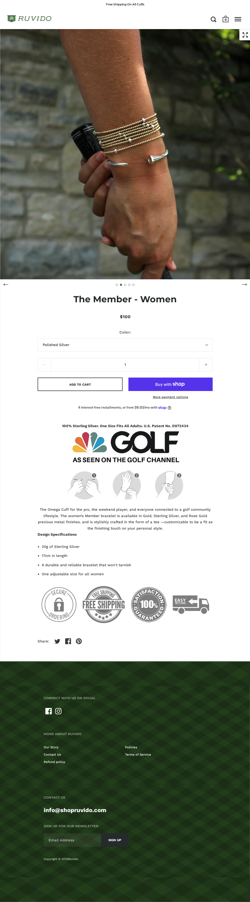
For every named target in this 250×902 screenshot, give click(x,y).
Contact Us (52, 754)
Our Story (51, 747)
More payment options (170, 397)
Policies (131, 747)
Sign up (114, 840)
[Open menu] (238, 19)
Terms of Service (138, 754)
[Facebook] (48, 711)
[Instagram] (58, 711)
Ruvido (73, 859)
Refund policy (54, 762)
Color (124, 332)
